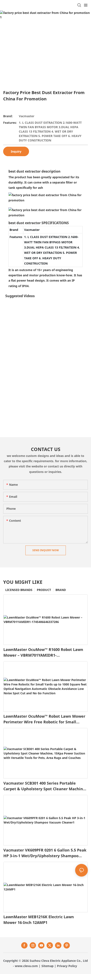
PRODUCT (44, 590)
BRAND (60, 590)
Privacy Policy (67, 966)
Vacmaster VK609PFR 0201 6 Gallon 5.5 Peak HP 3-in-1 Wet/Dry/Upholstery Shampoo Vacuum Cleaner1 (44, 853)
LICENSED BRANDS (18, 590)
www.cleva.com (26, 966)
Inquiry (16, 151)
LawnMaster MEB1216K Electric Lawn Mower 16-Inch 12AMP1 (38, 919)
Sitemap (47, 966)
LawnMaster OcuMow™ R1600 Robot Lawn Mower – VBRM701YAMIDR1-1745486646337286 (43, 652)
